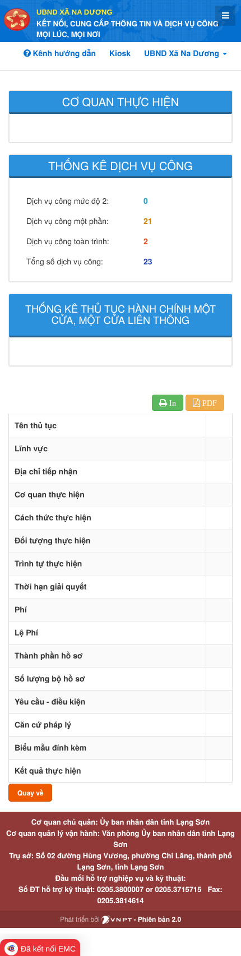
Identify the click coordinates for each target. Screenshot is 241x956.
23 (147, 261)
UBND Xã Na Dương (74, 12)
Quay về (30, 793)
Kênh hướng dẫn (63, 53)
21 (147, 221)
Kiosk (120, 53)
